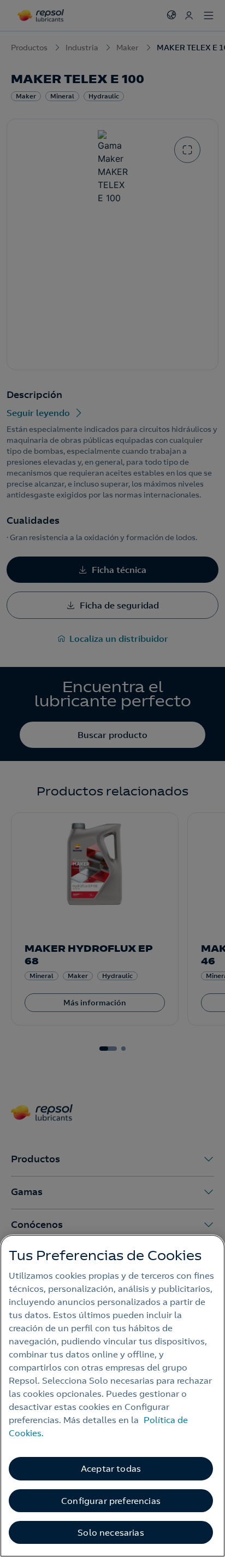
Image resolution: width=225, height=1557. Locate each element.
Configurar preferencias (111, 1500)
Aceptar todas (111, 1468)
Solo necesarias (111, 1532)
